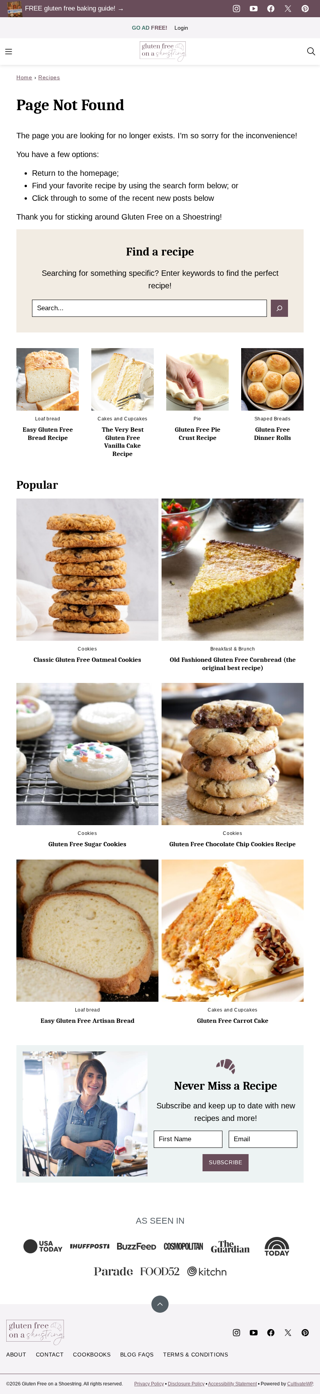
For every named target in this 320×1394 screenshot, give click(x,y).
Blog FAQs (137, 1354)
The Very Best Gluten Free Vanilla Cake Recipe (123, 441)
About (16, 1354)
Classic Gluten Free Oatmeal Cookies (87, 659)
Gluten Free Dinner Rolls (272, 433)
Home (24, 77)
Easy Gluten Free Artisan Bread (88, 1020)
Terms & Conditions (195, 1354)
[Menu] (8, 51)
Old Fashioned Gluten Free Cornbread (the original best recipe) (233, 663)
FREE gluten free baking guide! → (74, 8)
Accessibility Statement (232, 1384)
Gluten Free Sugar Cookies (87, 844)
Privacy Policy (149, 1384)
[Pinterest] (305, 8)
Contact (50, 1354)
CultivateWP (300, 1384)
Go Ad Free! (149, 28)
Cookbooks (91, 1354)
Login (181, 28)
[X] (288, 8)
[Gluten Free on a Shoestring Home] (163, 51)
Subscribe (225, 1162)
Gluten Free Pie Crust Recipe (197, 433)
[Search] (311, 51)
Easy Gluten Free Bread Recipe (48, 433)
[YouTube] (253, 8)
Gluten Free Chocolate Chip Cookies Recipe (232, 844)
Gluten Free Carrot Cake (232, 1020)
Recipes (49, 77)
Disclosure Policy (186, 1384)
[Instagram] (236, 8)
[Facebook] (270, 8)
